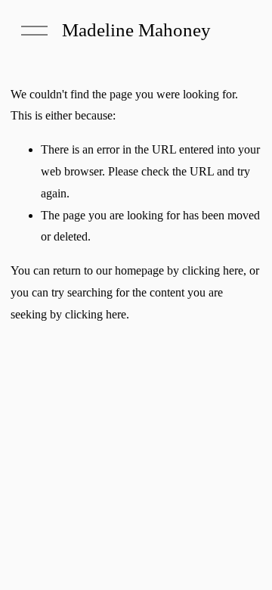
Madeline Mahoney (136, 29)
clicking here (212, 270)
